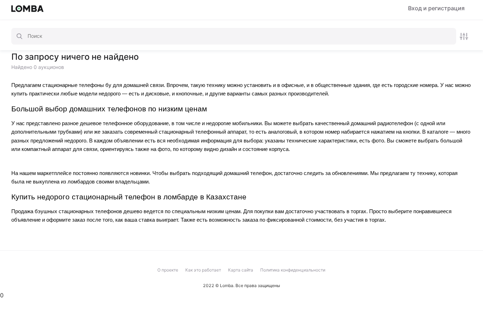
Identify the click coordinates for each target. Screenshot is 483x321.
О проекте (167, 270)
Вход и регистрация (436, 8)
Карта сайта (240, 270)
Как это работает (203, 270)
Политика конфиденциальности (292, 270)
